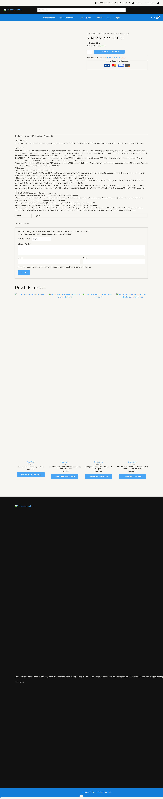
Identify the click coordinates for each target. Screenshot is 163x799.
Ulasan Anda (24, 244)
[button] (0, 798)
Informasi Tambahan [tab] (33, 136)
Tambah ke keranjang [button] (31, 475)
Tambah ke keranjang (109, 52)
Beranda (90, 33)
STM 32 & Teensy (107, 33)
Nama (20, 258)
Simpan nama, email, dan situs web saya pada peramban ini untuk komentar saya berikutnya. (55, 267)
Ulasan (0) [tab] (48, 136)
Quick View (31, 462)
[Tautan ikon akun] (158, 3)
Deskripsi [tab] (19, 136)
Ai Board (97, 33)
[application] (74, 18)
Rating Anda (24, 238)
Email (85, 258)
